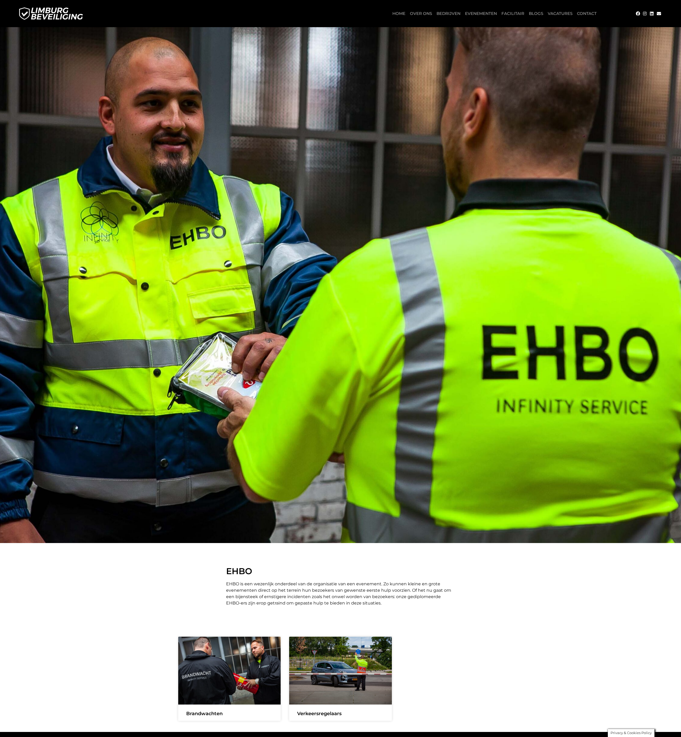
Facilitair (512, 13)
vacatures (560, 13)
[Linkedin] (652, 13)
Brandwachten (204, 714)
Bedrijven (448, 13)
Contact (587, 13)
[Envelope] (659, 13)
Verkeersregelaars (319, 714)
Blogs (536, 13)
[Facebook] (638, 13)
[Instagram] (645, 13)
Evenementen (481, 13)
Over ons (421, 13)
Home (398, 13)
